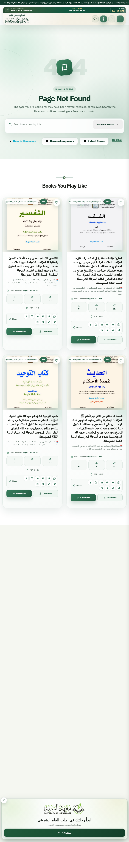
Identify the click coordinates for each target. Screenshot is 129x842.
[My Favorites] (95, 18)
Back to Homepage (24, 141)
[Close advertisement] (4, 800)
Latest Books (96, 141)
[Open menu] (120, 18)
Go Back (117, 139)
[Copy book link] (43, 322)
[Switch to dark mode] (103, 18)
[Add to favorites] (56, 202)
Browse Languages (62, 141)
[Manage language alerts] (111, 18)
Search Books (105, 124)
